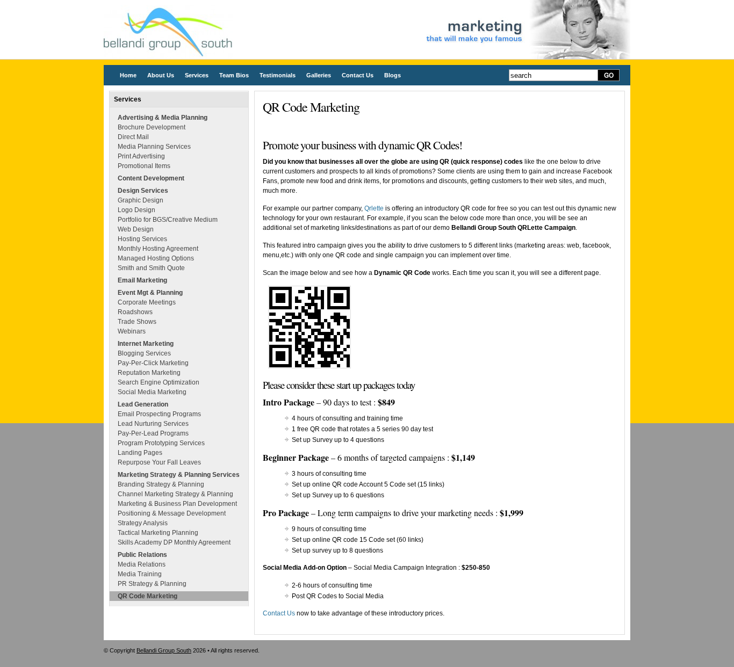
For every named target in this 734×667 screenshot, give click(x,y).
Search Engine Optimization (158, 382)
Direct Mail (133, 137)
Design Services (143, 190)
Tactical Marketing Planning (158, 532)
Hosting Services (142, 239)
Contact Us (357, 75)
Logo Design (136, 210)
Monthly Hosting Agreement (158, 248)
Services (196, 75)
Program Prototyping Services (161, 443)
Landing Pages (140, 452)
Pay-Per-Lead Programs (153, 433)
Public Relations (142, 555)
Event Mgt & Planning (150, 292)
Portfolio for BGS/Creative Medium (168, 219)
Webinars (132, 331)
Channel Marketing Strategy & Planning (175, 494)
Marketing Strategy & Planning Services (179, 475)
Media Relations (141, 564)
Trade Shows (137, 321)
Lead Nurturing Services (153, 423)
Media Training (140, 574)
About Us (160, 75)
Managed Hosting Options (156, 258)
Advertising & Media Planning (162, 117)
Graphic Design (140, 200)
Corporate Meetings (147, 302)
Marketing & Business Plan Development (177, 504)
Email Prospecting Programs (159, 414)
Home (128, 75)
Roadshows (135, 312)
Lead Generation (143, 404)
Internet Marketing (146, 343)
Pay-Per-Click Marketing (153, 363)
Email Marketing (142, 280)
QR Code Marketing (147, 596)
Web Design (136, 229)
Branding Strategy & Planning (161, 484)
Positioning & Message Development (172, 513)
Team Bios (234, 75)
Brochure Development (151, 127)
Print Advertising (141, 156)
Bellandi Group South (163, 650)
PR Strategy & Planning (152, 584)
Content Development (151, 178)
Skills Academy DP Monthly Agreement (174, 542)
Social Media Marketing (152, 392)
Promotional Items (144, 166)
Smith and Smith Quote (151, 268)
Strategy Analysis (143, 523)
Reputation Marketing (149, 372)
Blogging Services (144, 353)
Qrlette (374, 208)
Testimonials (278, 75)
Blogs (392, 75)
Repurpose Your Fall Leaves (159, 462)
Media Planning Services (154, 146)
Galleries (318, 75)
